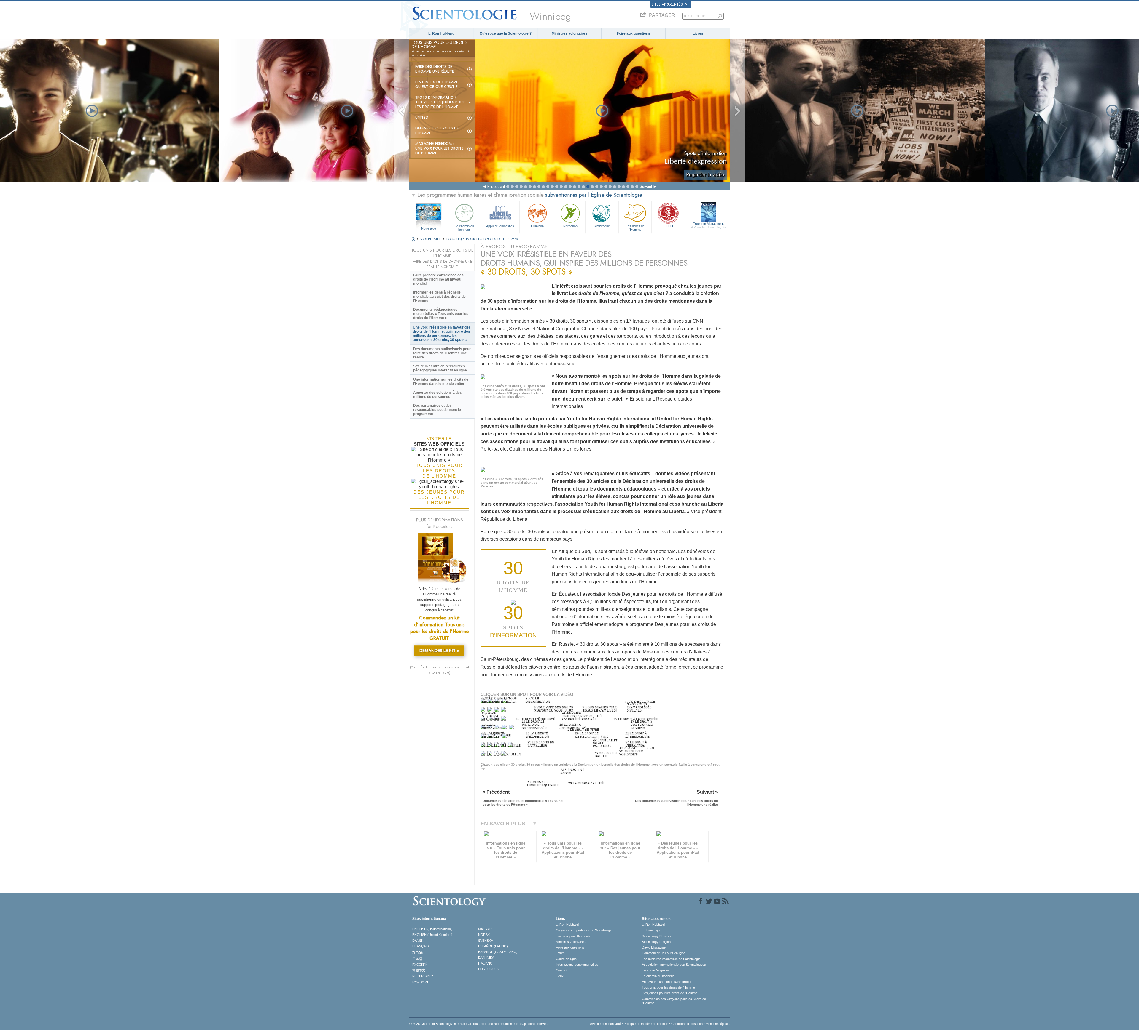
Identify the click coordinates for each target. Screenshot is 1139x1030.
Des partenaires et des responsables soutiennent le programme (437, 409)
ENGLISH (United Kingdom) (432, 934)
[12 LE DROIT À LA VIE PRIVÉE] (504, 719)
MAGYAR (485, 929)
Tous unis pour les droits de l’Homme (668, 987)
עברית (417, 952)
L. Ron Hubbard (441, 33)
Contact (561, 970)
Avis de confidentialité (605, 1024)
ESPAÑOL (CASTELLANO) (498, 952)
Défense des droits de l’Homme (437, 131)
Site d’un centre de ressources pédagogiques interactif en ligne (440, 368)
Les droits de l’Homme (635, 227)
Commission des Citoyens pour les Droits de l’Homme (674, 1001)
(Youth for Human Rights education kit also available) (439, 669)
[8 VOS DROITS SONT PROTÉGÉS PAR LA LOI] (504, 710)
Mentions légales (718, 1024)
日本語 (417, 959)
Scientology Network (657, 936)
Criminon (537, 226)
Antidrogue (602, 226)
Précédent (496, 186)
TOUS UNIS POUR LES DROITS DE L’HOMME (483, 239)
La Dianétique (651, 930)
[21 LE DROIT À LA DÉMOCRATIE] (505, 737)
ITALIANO (485, 963)
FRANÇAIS (420, 946)
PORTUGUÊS (488, 969)
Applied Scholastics (500, 226)
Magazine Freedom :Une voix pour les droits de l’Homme (439, 148)
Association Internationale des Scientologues (674, 964)
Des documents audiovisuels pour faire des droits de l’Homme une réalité (442, 353)
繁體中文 (418, 970)
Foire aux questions (633, 33)
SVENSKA (485, 940)
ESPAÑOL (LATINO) (493, 946)
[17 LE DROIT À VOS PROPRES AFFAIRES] (512, 728)
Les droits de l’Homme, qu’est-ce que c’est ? (437, 84)
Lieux (560, 976)
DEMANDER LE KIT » (439, 650)
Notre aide (428, 228)
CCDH (668, 226)
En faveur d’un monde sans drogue (667, 981)
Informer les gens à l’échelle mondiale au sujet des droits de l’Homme (439, 296)
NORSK (484, 934)
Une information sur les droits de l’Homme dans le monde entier (440, 381)
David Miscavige (654, 947)
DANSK (417, 940)
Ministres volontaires (569, 33)
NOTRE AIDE (431, 239)
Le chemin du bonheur (464, 227)
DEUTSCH (420, 981)
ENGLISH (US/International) (432, 929)
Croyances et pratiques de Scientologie (584, 930)
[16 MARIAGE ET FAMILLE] (505, 728)
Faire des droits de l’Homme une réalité (434, 69)
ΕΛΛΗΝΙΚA (486, 957)
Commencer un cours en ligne (663, 953)
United (421, 117)
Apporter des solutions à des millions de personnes (437, 394)
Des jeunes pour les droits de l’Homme (669, 993)
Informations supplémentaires (577, 964)
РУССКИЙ (420, 964)
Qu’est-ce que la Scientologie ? (506, 33)
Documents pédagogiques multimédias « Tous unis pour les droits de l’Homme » (440, 313)
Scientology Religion (656, 942)
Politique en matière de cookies (646, 1024)
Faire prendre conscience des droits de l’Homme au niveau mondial (438, 279)
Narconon (570, 226)
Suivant (646, 186)
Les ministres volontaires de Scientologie (671, 959)
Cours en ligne (566, 959)
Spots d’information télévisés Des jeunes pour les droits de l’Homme (440, 102)
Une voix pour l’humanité (573, 936)
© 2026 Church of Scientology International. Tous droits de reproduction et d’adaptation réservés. (478, 1024)
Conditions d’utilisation (687, 1024)
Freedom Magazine (708, 225)
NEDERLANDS (423, 976)
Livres (698, 33)
